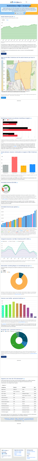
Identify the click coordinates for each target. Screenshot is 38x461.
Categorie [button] (4, 385)
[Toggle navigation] (26, 2)
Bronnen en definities (31, 451)
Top (23, 420)
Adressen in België (17, 452)
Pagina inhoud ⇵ (19, 13)
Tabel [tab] (7, 20)
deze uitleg (5, 199)
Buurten (3, 97)
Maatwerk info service (31, 457)
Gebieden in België (17, 451)
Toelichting (4, 53)
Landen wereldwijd (17, 455)
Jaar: (2, 270)
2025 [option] (4, 270)
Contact (28, 458)
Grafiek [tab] (3, 20)
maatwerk (4, 324)
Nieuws (28, 452)
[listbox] (4, 271)
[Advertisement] (19, 109)
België (15, 146)
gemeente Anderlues (18, 294)
